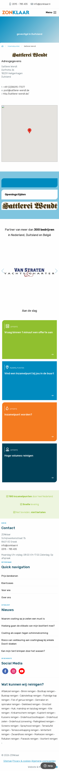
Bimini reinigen (28, 691)
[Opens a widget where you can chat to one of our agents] (48, 766)
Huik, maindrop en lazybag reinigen (29, 708)
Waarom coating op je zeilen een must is (23, 618)
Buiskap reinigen (9, 695)
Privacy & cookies (21, 761)
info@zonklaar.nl (41, 4)
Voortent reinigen (49, 738)
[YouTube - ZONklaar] (21, 673)
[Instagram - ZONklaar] (14, 673)
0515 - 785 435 (20, 4)
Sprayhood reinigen (30, 726)
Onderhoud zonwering (20, 721)
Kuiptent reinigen (46, 712)
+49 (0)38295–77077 (14, 87)
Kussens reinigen (10, 717)
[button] (29, 131)
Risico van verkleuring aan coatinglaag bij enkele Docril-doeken (27, 642)
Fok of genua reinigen (22, 700)
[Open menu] (54, 12)
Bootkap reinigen (46, 691)
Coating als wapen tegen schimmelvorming (24, 633)
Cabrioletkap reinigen (30, 695)
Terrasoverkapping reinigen (25, 730)
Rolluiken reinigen (10, 738)
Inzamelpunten (14, 46)
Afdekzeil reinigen (10, 691)
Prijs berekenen (9, 576)
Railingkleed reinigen (43, 721)
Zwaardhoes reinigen (22, 734)
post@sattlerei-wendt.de (16, 90)
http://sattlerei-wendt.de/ (16, 93)
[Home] (2, 46)
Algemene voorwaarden (43, 761)
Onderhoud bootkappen (32, 717)
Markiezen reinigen (44, 734)
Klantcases (7, 583)
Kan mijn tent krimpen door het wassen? (23, 651)
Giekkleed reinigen (31, 704)
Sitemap (7, 761)
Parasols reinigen (29, 738)
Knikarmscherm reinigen (23, 712)
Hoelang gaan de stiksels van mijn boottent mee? (28, 625)
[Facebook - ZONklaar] (5, 673)
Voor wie (5, 590)
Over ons (6, 597)
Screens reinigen (9, 726)
